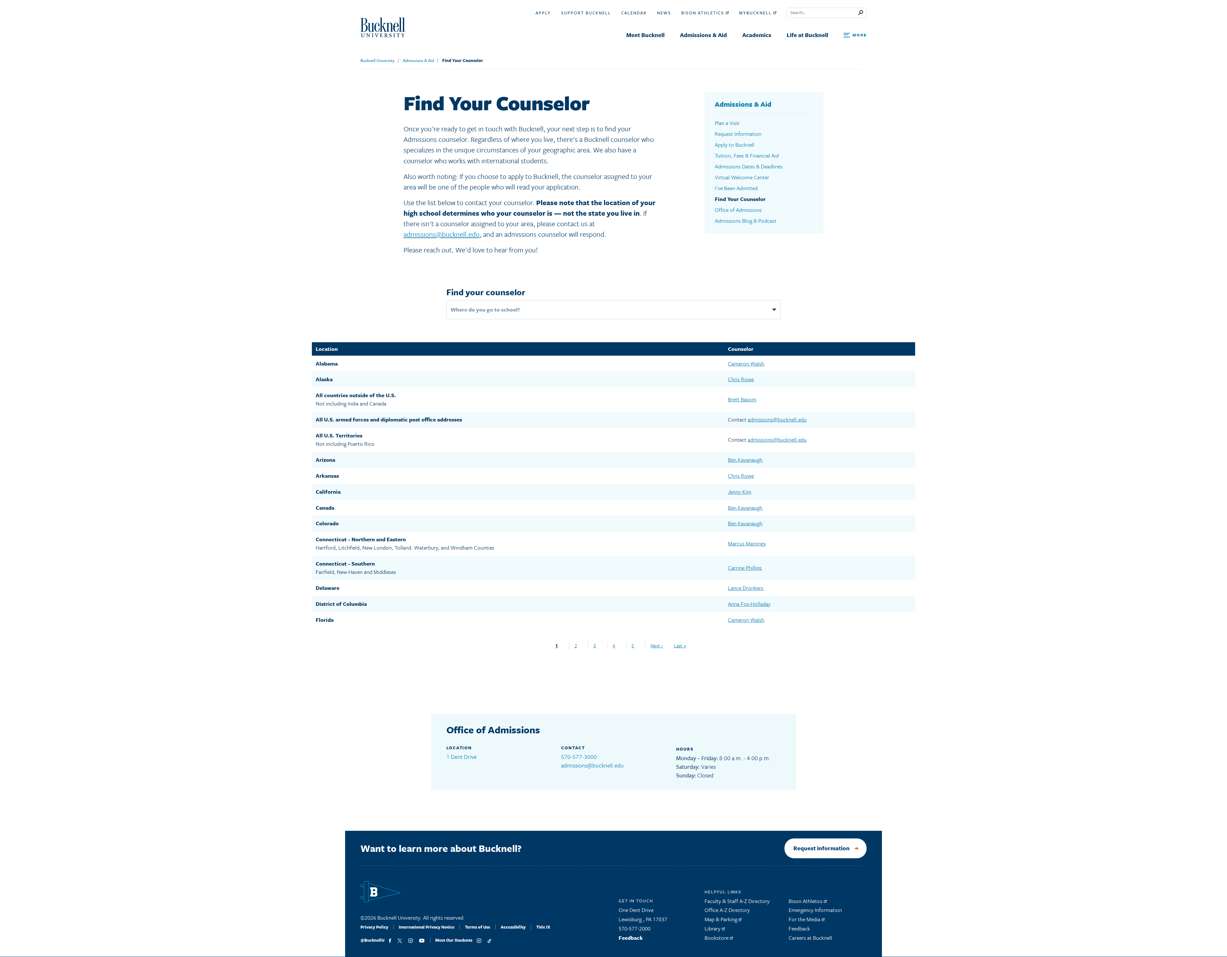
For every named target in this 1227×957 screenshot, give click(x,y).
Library (713, 928)
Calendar (634, 13)
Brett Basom (742, 399)
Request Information (738, 134)
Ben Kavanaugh (745, 460)
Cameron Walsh (746, 363)
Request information (821, 848)
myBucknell (756, 13)
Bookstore (717, 938)
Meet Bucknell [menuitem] (645, 35)
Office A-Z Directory (727, 910)
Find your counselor (485, 292)
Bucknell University (377, 60)
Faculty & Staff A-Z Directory (737, 901)
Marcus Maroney (747, 543)
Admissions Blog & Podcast (745, 221)
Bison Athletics (703, 13)
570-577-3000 (579, 756)
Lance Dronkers (745, 588)
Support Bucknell (586, 13)
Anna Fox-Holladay (749, 604)
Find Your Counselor (462, 60)
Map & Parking (721, 919)
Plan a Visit (727, 123)
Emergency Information (815, 910)
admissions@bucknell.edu (442, 234)
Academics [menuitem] (756, 35)
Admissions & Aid (418, 60)
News (664, 13)
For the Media (805, 919)
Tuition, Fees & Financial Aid (747, 155)
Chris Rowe (741, 379)
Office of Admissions (738, 210)
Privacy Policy (374, 927)
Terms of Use (477, 927)
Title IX (543, 927)
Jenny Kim (739, 492)
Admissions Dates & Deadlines (749, 166)
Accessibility (513, 927)
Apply (543, 13)
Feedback (631, 938)
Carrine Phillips (745, 568)
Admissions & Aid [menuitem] (703, 35)
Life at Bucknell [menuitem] (807, 35)
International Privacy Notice (426, 927)
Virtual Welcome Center (742, 177)
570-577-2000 (635, 928)
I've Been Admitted (736, 188)
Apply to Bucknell (734, 145)
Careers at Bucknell (810, 938)
